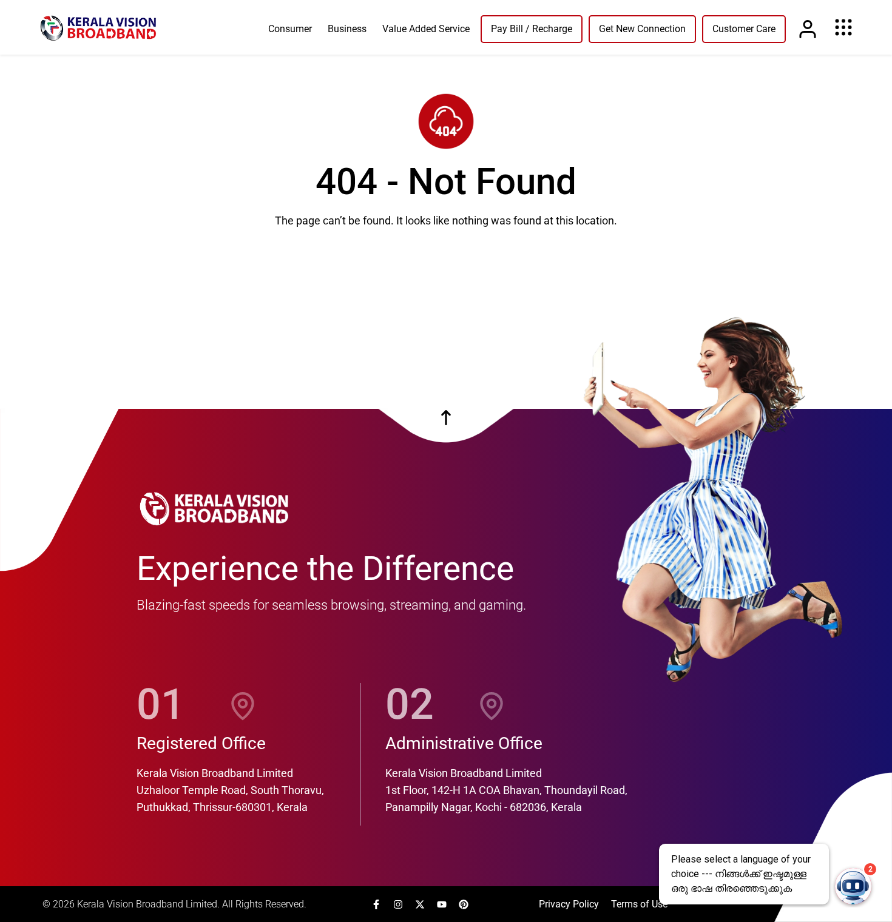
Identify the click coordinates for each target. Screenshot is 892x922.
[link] (98, 27)
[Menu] (843, 27)
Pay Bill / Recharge (531, 29)
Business (347, 29)
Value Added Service (426, 29)
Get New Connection (642, 29)
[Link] (807, 29)
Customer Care (743, 29)
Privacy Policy (569, 904)
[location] (243, 704)
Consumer (290, 29)
